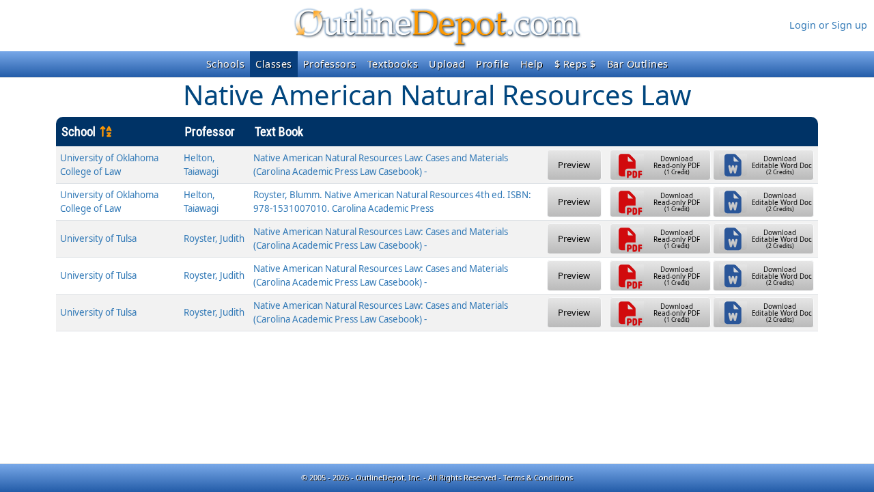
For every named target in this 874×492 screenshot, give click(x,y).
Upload (447, 63)
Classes (273, 63)
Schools (225, 63)
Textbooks (393, 63)
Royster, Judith (214, 238)
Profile (492, 63)
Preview (574, 165)
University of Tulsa (98, 238)
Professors (329, 63)
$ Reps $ (575, 63)
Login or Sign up (828, 24)
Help (532, 63)
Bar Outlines (637, 63)
